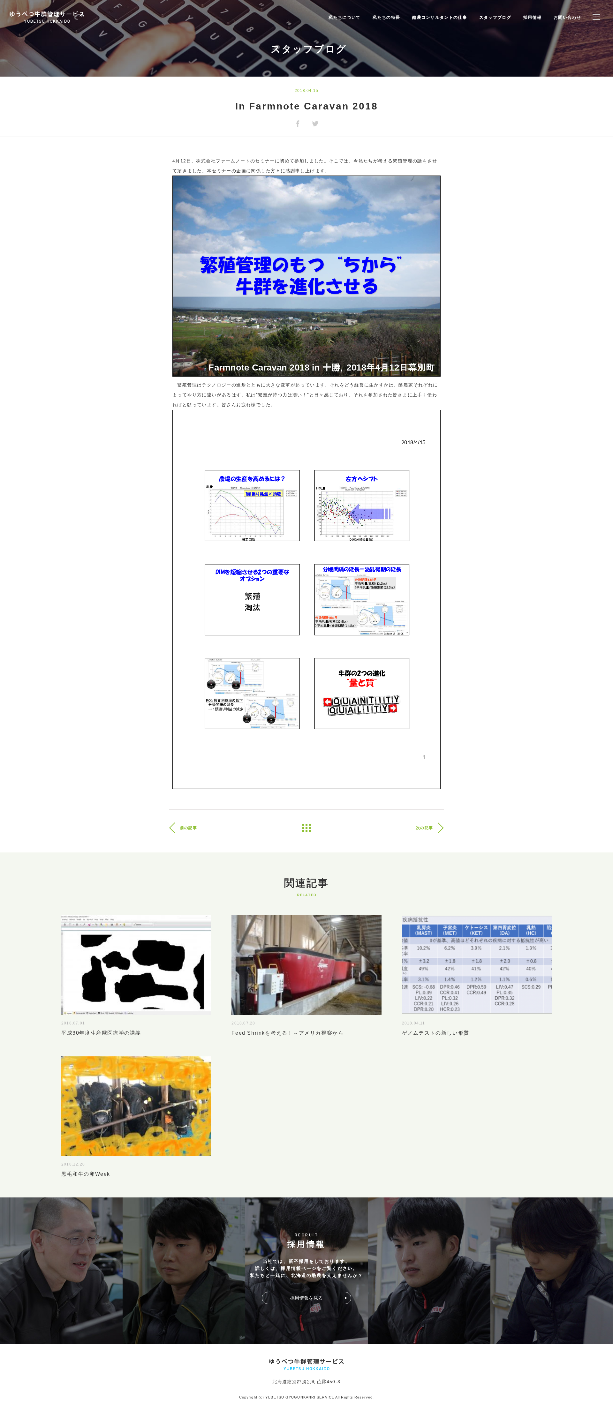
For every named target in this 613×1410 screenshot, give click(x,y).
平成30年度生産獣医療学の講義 (104, 1033)
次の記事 (424, 828)
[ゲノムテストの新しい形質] (477, 1011)
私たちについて (344, 17)
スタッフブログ (495, 17)
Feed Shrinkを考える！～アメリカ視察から (287, 1033)
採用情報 (532, 17)
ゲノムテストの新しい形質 (435, 1033)
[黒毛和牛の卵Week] (136, 1152)
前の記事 (188, 828)
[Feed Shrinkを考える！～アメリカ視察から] (306, 1011)
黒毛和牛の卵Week (85, 1174)
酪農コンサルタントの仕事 (439, 17)
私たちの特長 (386, 17)
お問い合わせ (567, 17)
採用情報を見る (306, 1298)
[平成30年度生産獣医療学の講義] (136, 1011)
